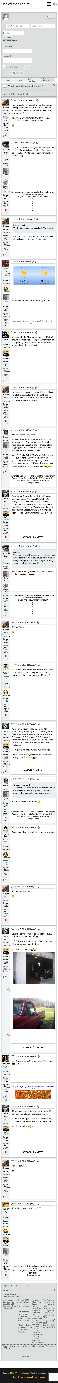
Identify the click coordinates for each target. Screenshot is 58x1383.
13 (23, 94)
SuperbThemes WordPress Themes (29, 1377)
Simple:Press (27, 1356)
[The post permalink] (34, 100)
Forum (19, 80)
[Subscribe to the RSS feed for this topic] (53, 85)
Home (7, 80)
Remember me (12, 67)
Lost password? (16, 73)
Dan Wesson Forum (15, 4)
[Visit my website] (5, 1099)
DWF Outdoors (32, 80)
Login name (7, 46)
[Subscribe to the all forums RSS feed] (3, 1289)
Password (7, 56)
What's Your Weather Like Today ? (46, 80)
